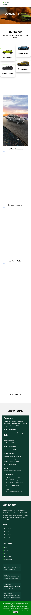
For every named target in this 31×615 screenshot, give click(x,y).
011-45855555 (8, 567)
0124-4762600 (8, 586)
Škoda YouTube (15, 394)
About (5, 547)
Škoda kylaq (7, 538)
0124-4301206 (8, 595)
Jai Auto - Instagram (15, 205)
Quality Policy (8, 559)
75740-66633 (12, 429)
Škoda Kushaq (7, 73)
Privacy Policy (8, 556)
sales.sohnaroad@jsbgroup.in (12, 470)
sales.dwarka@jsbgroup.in (14, 491)
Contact (6, 550)
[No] (29, 608)
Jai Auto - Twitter (15, 261)
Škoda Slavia (23, 53)
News (5, 553)
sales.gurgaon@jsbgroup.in (16, 433)
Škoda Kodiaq (23, 69)
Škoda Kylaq (7, 57)
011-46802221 (8, 577)
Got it (15, 612)
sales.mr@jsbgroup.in (14, 449)
